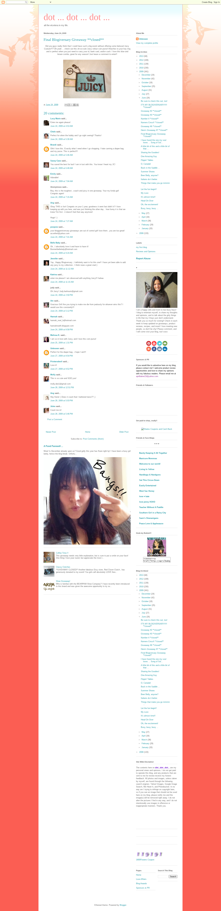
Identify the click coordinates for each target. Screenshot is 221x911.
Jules (52, 406)
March (145, 221)
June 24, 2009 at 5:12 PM (61, 311)
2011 (141, 64)
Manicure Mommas (148, 458)
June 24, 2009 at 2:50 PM (61, 295)
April (144, 217)
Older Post (124, 432)
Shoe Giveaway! (63, 581)
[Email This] (66, 104)
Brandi (53, 145)
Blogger (123, 905)
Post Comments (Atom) (93, 439)
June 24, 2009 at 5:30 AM (61, 139)
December (146, 75)
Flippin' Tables (147, 160)
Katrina (53, 274)
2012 (141, 60)
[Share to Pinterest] (77, 104)
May (144, 213)
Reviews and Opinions (145, 251)
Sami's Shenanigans (148, 518)
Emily (53, 174)
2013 (141, 56)
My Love (144, 193)
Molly (52, 375)
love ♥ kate (144, 496)
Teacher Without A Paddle (151, 507)
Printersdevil (56, 361)
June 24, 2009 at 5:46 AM (61, 155)
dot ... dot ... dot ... (77, 17)
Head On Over (147, 201)
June (144, 98)
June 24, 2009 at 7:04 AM (61, 181)
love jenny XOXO (147, 502)
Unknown (54, 348)
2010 (141, 68)
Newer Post (51, 432)
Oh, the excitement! (149, 204)
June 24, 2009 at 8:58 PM (61, 329)
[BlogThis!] (68, 104)
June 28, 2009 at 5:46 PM (61, 414)
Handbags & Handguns (150, 475)
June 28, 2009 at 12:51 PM (62, 387)
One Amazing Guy (149, 156)
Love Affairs (141, 879)
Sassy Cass (55, 161)
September (147, 86)
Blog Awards (141, 883)
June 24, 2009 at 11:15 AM (62, 282)
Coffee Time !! (62, 553)
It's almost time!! (148, 197)
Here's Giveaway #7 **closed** (154, 130)
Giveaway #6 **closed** (151, 126)
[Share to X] (71, 104)
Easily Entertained (147, 485)
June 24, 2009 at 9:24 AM (61, 253)
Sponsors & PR (143, 888)
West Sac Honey (146, 491)
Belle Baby (55, 243)
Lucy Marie (55, 118)
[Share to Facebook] (74, 104)
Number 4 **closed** (150, 119)
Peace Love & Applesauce (151, 523)
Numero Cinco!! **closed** (152, 122)
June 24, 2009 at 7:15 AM (61, 197)
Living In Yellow (146, 469)
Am (52, 301)
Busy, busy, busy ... (149, 208)
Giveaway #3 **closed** (151, 115)
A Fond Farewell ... (53, 446)
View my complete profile (147, 43)
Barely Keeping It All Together (153, 453)
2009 (141, 71)
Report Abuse (143, 258)
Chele (53, 132)
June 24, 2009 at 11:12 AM (62, 269)
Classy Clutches (63, 567)
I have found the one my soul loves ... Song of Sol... (153, 141)
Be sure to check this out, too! (154, 101)
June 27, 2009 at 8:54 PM (61, 356)
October (145, 82)
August (145, 90)
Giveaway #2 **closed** (151, 111)
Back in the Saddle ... (150, 168)
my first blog (141, 247)
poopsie (54, 227)
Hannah (53, 316)
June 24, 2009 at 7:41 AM (61, 237)
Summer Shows (148, 171)
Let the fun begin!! (149, 189)
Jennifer (54, 258)
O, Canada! (146, 164)
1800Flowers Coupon (145, 860)
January (145, 228)
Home (87, 432)
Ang (52, 203)
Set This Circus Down (149, 480)
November (146, 78)
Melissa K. (55, 335)
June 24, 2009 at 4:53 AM (61, 126)
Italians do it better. (149, 179)
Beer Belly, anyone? (149, 175)
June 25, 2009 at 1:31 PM (61, 343)
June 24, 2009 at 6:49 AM (61, 168)
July (144, 94)
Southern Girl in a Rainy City (152, 513)
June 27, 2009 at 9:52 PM (61, 369)
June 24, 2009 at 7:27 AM (61, 221)
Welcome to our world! (149, 464)
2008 (141, 233)
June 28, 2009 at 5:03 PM (61, 400)
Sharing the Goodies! (150, 152)
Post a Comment (54, 419)
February (146, 225)
